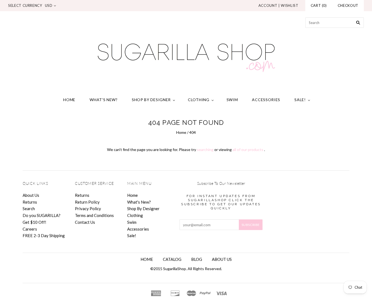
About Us (31, 195)
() (319, 5)
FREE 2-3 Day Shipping (44, 235)
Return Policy (87, 202)
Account (268, 5)
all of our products (248, 149)
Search (29, 208)
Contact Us (85, 222)
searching (205, 149)
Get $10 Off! (34, 222)
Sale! (300, 99)
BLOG (196, 259)
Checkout (348, 5)
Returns (30, 202)
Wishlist (289, 5)
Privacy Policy (88, 208)
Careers (30, 228)
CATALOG (172, 259)
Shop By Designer (151, 99)
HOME (147, 259)
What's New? (104, 99)
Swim (232, 99)
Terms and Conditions (94, 215)
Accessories (266, 99)
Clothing (198, 99)
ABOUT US (222, 259)
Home (69, 99)
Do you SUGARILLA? (41, 215)
